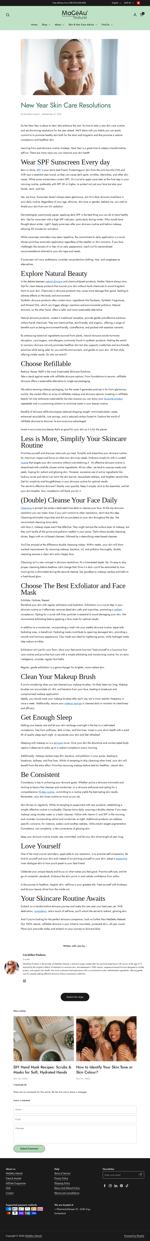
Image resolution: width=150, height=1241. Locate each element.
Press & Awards (13, 1178)
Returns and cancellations (66, 1193)
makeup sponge (73, 703)
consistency (40, 911)
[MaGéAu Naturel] (74, 14)
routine (24, 463)
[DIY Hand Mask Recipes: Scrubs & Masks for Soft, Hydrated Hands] (43, 1038)
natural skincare (54, 281)
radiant (118, 609)
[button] (8, 15)
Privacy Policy (61, 1178)
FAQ (8, 1188)
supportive (121, 859)
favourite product (113, 399)
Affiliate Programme (16, 1183)
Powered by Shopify (134, 1235)
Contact (9, 1193)
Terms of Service (62, 1173)
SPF (39, 170)
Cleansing (26, 508)
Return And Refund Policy (67, 1188)
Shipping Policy (62, 1183)
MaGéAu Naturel (14, 1173)
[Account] (135, 15)
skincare (58, 743)
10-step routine (46, 792)
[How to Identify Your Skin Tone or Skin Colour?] (106, 1038)
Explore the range (75, 997)
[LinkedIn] (24, 981)
